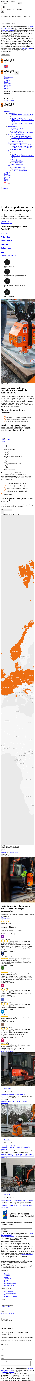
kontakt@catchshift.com (7, 1334)
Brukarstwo (11, 113)
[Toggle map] (2, 512)
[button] (5, 221)
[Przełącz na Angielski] (6, 67)
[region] (17, 690)
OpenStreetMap (13, 873)
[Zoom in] (1, 870)
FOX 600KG (15, 129)
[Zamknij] (2, 11)
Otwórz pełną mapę (6, 509)
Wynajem (7, 80)
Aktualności (7, 85)
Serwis (6, 82)
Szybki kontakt (5, 188)
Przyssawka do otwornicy (18, 169)
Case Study (7, 83)
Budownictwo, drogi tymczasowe (17, 143)
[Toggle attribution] (17, 871)
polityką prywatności (8, 30)
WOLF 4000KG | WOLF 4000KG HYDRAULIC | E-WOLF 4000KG (21, 137)
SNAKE (13, 125)
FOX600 (14, 159)
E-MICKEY (15, 116)
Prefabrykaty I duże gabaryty (16, 134)
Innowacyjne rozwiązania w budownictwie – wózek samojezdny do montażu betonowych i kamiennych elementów (15, 1168)
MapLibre (3, 873)
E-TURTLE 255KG (17, 128)
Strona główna (8, 77)
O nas (6, 87)
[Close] (1, 187)
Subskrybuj (4, 1252)
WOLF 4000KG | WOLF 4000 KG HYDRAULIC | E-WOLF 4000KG (21, 146)
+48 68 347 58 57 (9, 100)
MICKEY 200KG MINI (18, 118)
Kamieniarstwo (12, 126)
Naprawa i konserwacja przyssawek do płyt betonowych (17, 1221)
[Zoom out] (3, 870)
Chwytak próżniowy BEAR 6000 (21, 144)
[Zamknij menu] (17, 73)
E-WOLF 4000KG (16, 162)
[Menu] (1, 58)
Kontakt (6, 88)
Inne (9, 165)
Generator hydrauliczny (18, 167)
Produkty (7, 78)
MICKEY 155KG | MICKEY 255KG (22, 115)
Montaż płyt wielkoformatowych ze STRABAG (14, 1115)
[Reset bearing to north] (4, 870)
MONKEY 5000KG (17, 141)
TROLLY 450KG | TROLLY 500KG (22, 123)
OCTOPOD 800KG (17, 131)
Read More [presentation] (17, 1176)
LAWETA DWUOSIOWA (19, 170)
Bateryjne (10, 151)
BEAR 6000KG (16, 139)
